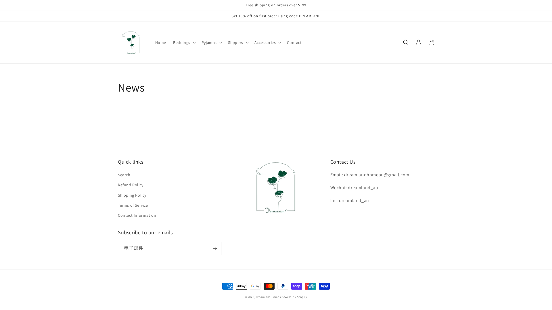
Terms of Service (133, 205)
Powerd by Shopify (294, 297)
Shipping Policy (132, 195)
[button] (184, 42)
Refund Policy (130, 184)
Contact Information (137, 215)
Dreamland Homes (268, 297)
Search (124, 174)
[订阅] (214, 248)
